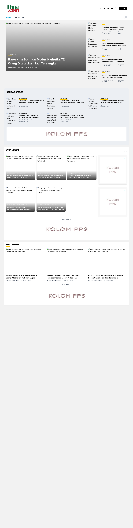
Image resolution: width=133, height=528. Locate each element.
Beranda (8, 17)
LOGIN (123, 8)
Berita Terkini (20, 17)
